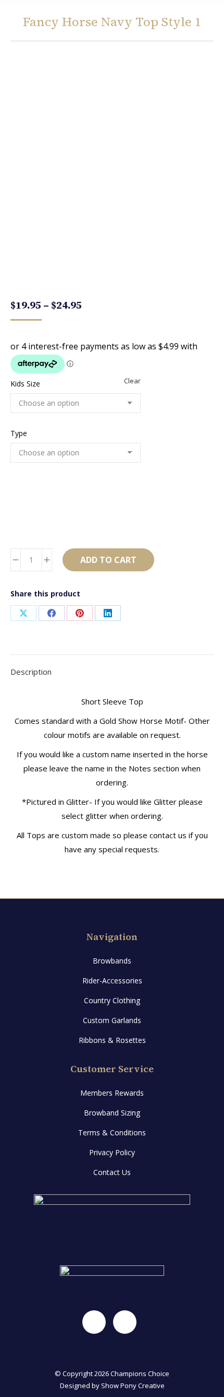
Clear (132, 380)
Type (18, 433)
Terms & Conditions (112, 1132)
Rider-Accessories (112, 980)
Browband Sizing (112, 1113)
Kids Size (25, 384)
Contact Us (112, 1172)
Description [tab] (31, 671)
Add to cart (108, 560)
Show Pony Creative (133, 1385)
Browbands (112, 961)
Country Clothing (112, 1000)
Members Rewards (112, 1093)
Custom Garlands (112, 1020)
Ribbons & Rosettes (112, 1040)
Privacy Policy (112, 1152)
